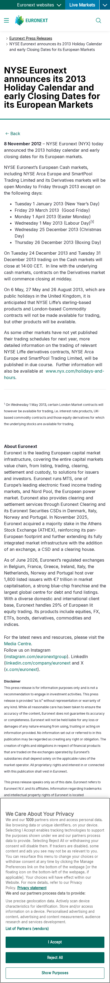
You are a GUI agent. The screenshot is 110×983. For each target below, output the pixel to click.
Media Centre (17, 643)
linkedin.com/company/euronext (38, 663)
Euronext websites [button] (36, 5)
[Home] (31, 20)
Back (15, 133)
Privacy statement (31, 888)
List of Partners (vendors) (27, 928)
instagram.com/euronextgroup (36, 656)
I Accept (55, 942)
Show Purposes (55, 973)
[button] (104, 5)
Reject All (55, 957)
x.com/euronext (21, 669)
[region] (55, 890)
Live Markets (82, 5)
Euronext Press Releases (30, 38)
